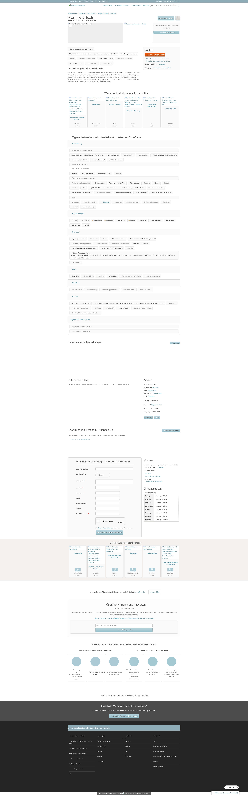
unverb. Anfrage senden (165, 18)
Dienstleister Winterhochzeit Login (164, 1)
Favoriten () (226, 793)
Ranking (99, 751)
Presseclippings (158, 766)
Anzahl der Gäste (82, 514)
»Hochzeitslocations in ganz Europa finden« (89, 728)
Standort (75, 232)
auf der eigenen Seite (152, 672)
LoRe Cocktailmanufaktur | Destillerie (170, 563)
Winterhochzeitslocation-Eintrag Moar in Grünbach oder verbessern (133, 674)
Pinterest (128, 741)
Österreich (151, 396)
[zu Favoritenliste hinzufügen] (70, 25)
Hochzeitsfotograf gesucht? (79, 1)
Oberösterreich (157, 393)
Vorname (79, 488)
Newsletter (128, 756)
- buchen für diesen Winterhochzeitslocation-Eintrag (171, 673)
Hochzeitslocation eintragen (77, 753)
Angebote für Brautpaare (80, 320)
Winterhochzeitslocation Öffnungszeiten (158, 61)
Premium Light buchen (78, 758)
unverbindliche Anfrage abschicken (109, 532)
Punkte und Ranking (75, 764)
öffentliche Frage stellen (124, 630)
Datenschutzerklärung (105, 528)
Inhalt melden (154, 592)
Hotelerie (76, 283)
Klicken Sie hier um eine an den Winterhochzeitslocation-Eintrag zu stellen (125, 618)
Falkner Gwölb (152, 553)
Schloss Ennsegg (115, 104)
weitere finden (96, 672)
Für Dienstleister (136, 5)
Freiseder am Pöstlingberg (152, 105)
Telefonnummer (81, 503)
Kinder (74, 269)
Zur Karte (148, 473)
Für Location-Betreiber (104, 741)
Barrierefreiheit (232, 787)
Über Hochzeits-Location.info (78, 748)
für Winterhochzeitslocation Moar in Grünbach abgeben (76, 674)
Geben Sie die (79, 439)
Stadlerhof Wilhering (133, 111)
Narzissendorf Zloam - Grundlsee (77, 118)
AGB (154, 741)
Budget (78, 508)
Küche (75, 296)
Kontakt (157, 417)
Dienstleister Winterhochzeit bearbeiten (165, 756)
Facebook (106, 202)
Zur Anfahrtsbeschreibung (153, 476)
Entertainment (78, 214)
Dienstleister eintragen (122, 5)
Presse (155, 761)
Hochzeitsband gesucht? (100, 1)
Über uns (146, 5)
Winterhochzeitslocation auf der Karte (157, 59)
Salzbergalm (96, 104)
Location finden (107, 5)
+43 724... (153, 64)
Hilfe (176, 1)
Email (78, 498)
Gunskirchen (152, 390)
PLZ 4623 (155, 387)
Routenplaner (175, 343)
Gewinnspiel (101, 736)
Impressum (156, 736)
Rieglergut (133, 553)
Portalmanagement (159, 751)
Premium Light (176, 95)
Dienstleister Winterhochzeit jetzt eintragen (124, 716)
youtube (127, 746)
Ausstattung (77, 144)
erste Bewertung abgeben (167, 32)
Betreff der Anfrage (82, 469)
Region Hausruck (156, 405)
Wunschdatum (81, 474)
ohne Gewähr (140, 592)
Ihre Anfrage (80, 481)
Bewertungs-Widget (76, 769)
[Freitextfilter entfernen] (174, 5)
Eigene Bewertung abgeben (171, 430)
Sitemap (99, 756)
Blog (126, 751)
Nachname (79, 493)
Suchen (177, 5)
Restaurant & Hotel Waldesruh (114, 557)
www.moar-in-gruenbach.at (162, 68)
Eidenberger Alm (170, 108)
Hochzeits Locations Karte (77, 736)
